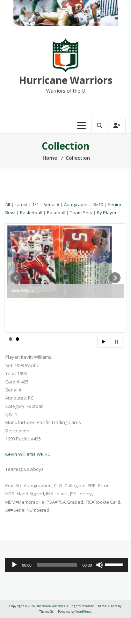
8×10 (98, 204)
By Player (107, 212)
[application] (66, 565)
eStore (112, 606)
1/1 (35, 204)
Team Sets (81, 212)
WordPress (83, 611)
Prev (16, 277)
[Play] (14, 564)
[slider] (115, 564)
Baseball (56, 212)
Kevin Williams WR (25, 454)
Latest (21, 204)
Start (103, 342)
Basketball (31, 212)
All (7, 204)
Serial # (51, 204)
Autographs (76, 204)
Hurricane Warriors (65, 80)
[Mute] (99, 564)
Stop (116, 342)
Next (115, 277)
